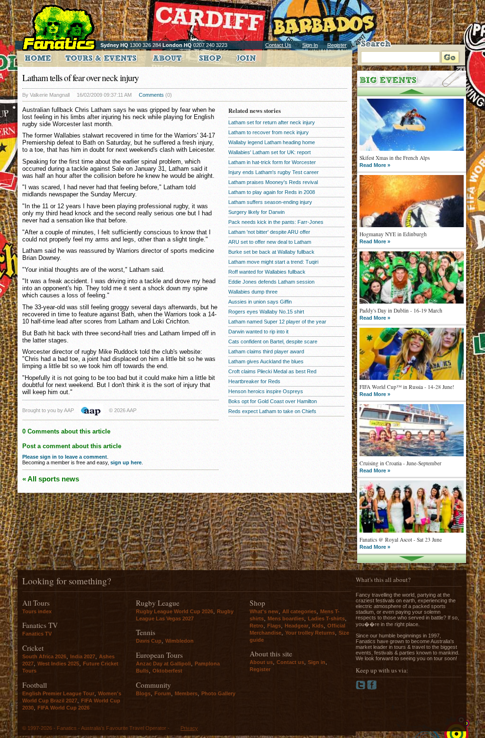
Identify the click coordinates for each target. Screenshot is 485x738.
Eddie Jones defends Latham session (271, 282)
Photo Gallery (218, 693)
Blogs (143, 693)
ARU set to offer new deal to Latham (269, 242)
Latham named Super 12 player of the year (277, 321)
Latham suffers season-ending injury (270, 202)
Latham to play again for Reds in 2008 (271, 192)
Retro (256, 625)
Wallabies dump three (253, 292)
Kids (317, 625)
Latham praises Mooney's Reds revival (273, 182)
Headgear (296, 625)
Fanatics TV (37, 634)
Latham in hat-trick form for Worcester (272, 162)
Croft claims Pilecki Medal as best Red (272, 371)
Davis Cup (149, 641)
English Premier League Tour (58, 693)
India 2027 (82, 656)
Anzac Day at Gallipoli (163, 663)
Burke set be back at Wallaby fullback (271, 252)
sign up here (126, 462)
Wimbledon (179, 641)
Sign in (316, 662)
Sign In (310, 45)
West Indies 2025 (58, 663)
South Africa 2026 (44, 656)
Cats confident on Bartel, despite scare (272, 341)
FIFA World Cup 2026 (63, 707)
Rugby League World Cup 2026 (174, 611)
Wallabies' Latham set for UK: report (269, 152)
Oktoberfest (167, 670)
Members (186, 693)
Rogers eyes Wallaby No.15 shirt (266, 311)
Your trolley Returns (310, 633)
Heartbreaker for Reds (254, 381)
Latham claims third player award (266, 351)
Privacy (189, 728)
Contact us (290, 662)
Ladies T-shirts (326, 618)
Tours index (37, 611)
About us (261, 662)
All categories (299, 611)
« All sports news (50, 479)
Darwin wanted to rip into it (258, 331)
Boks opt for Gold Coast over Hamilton (272, 401)
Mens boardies (286, 618)
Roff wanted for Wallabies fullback (266, 272)
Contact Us (278, 45)
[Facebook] (372, 688)
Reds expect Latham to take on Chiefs (272, 411)
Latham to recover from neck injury (268, 132)
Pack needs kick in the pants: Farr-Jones (275, 222)
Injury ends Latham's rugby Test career (273, 172)
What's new (264, 611)
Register (337, 45)
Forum (162, 693)
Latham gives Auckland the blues (266, 361)
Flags (274, 625)
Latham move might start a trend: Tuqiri (273, 262)
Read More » (374, 165)
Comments (151, 95)
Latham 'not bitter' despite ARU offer (269, 232)
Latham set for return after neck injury (271, 122)
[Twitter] (361, 688)
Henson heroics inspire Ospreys (265, 391)
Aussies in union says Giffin (260, 301)
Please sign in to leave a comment (64, 457)
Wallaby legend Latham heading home (271, 142)
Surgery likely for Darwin (256, 212)
